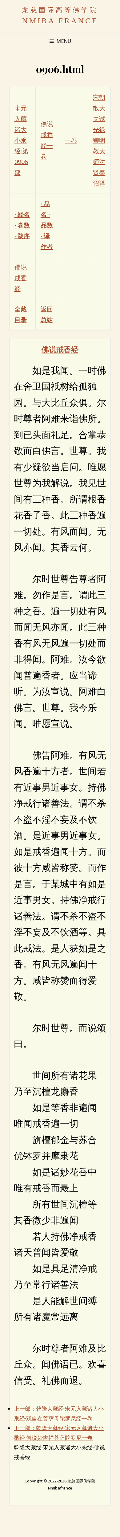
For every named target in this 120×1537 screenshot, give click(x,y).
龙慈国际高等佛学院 (60, 9)
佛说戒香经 (20, 278)
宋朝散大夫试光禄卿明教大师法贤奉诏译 (99, 140)
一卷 (71, 140)
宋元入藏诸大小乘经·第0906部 (21, 140)
